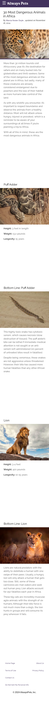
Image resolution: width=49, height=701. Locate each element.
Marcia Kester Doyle (15, 20)
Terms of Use (10, 671)
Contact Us (9, 678)
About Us (40, 663)
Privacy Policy (38, 671)
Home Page (10, 663)
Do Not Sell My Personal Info (17, 685)
